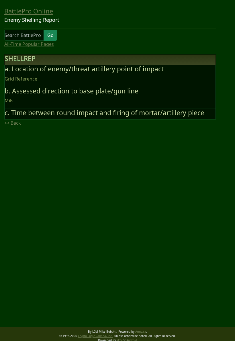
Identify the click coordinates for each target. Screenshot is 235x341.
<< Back (12, 123)
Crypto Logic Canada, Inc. (95, 336)
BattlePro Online (28, 11)
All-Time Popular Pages (29, 44)
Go (50, 35)
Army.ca (140, 332)
